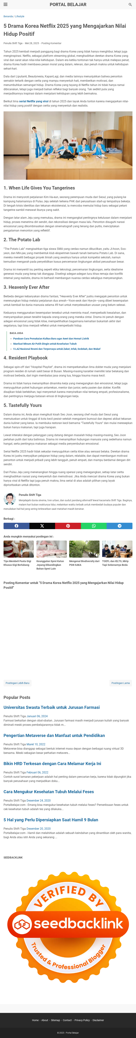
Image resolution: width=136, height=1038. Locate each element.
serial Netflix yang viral (33, 101)
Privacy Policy (82, 1020)
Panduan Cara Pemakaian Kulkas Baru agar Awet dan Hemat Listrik (51, 338)
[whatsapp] (94, 526)
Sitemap (55, 1020)
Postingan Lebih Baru (17, 683)
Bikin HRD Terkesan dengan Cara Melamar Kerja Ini (52, 763)
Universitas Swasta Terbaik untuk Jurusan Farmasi (52, 707)
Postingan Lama (121, 683)
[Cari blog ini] (130, 4)
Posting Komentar (51, 43)
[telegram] (119, 526)
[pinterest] (68, 526)
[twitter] (42, 526)
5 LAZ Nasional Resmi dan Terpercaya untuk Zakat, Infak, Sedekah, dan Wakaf (56, 348)
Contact (67, 1020)
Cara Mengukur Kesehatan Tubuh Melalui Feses (49, 791)
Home (35, 1020)
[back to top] (128, 1030)
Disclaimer (98, 1020)
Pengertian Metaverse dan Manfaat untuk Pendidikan (54, 735)
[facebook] (16, 526)
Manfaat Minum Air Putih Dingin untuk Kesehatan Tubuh (45, 343)
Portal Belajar (68, 4)
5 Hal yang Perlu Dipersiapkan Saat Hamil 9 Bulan (51, 819)
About (44, 1020)
